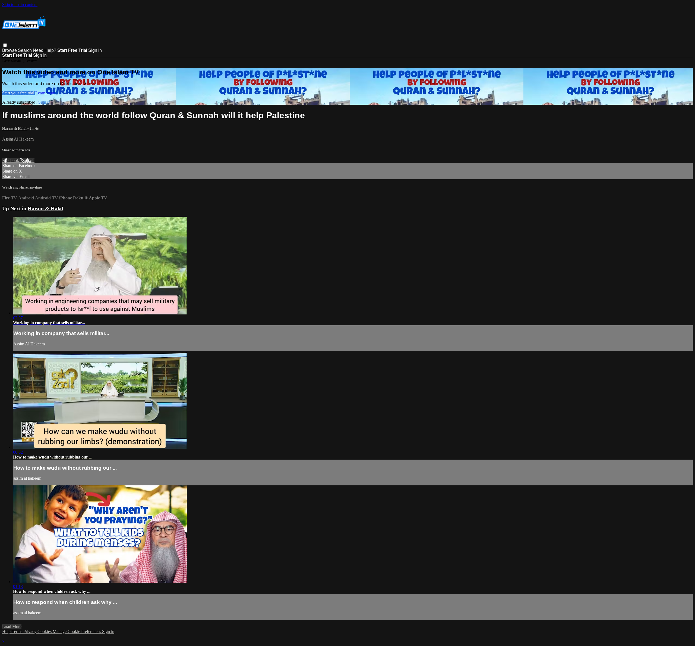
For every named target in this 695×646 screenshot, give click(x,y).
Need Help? (44, 50)
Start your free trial (18, 93)
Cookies (45, 631)
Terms (17, 631)
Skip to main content (19, 4)
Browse (10, 50)
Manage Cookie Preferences (77, 631)
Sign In (40, 55)
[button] (5, 45)
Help (7, 631)
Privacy (30, 631)
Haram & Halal (14, 128)
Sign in (95, 50)
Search (25, 50)
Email (29, 160)
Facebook (11, 160)
